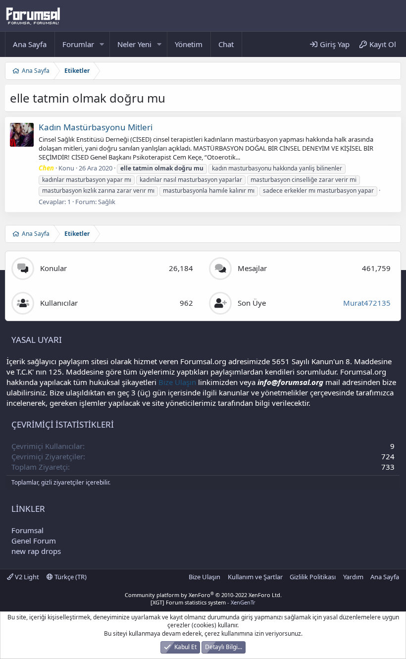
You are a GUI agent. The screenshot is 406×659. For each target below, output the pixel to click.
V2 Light (26, 576)
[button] (102, 44)
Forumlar (78, 44)
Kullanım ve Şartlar (255, 576)
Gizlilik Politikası (313, 576)
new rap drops (36, 551)
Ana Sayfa (30, 44)
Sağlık (106, 201)
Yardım (353, 576)
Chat (226, 44)
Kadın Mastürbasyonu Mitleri (95, 127)
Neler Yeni (134, 44)
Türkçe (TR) (70, 576)
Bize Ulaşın (177, 382)
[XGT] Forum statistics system (203, 602)
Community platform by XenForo (203, 595)
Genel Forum (33, 541)
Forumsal (27, 530)
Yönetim (189, 44)
